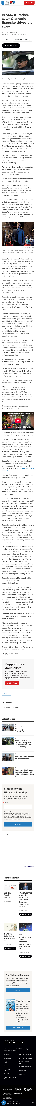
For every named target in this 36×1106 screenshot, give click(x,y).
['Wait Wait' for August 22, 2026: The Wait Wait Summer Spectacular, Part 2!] (25, 886)
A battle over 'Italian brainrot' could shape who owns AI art (25, 943)
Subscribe (18, 824)
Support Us (7, 1070)
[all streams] (33, 1102)
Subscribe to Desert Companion (10, 1078)
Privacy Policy (24, 1049)
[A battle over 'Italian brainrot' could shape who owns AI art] (25, 927)
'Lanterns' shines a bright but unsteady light (24, 758)
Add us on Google (21, 39)
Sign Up (18, 990)
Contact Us (7, 1058)
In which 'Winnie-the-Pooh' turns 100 (9, 937)
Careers (6, 1066)
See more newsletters (12, 986)
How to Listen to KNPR (24, 1062)
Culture (6, 694)
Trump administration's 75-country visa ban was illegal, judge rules (24, 729)
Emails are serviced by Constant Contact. (16, 819)
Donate (30, 3)
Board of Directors (25, 1067)
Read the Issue (18, 1028)
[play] (3, 1103)
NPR (16, 724)
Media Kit (22, 1074)
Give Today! (13, 683)
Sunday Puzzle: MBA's (7, 895)
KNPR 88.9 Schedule (25, 1054)
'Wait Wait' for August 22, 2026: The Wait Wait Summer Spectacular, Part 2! (25, 900)
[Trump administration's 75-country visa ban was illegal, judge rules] (8, 727)
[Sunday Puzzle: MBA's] (10, 886)
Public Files (22, 1070)
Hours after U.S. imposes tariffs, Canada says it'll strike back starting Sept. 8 (24, 773)
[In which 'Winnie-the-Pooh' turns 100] (10, 927)
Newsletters (7, 1074)
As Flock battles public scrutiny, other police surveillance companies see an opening (23, 744)
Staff (5, 1062)
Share (6, 39)
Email (6, 802)
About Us (7, 1054)
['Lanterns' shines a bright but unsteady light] (8, 757)
